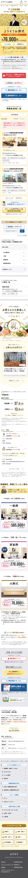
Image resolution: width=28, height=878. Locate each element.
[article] (14, 438)
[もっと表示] (14, 141)
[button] (7, 44)
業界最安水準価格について (17, 68)
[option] (14, 768)
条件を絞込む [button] (15, 114)
